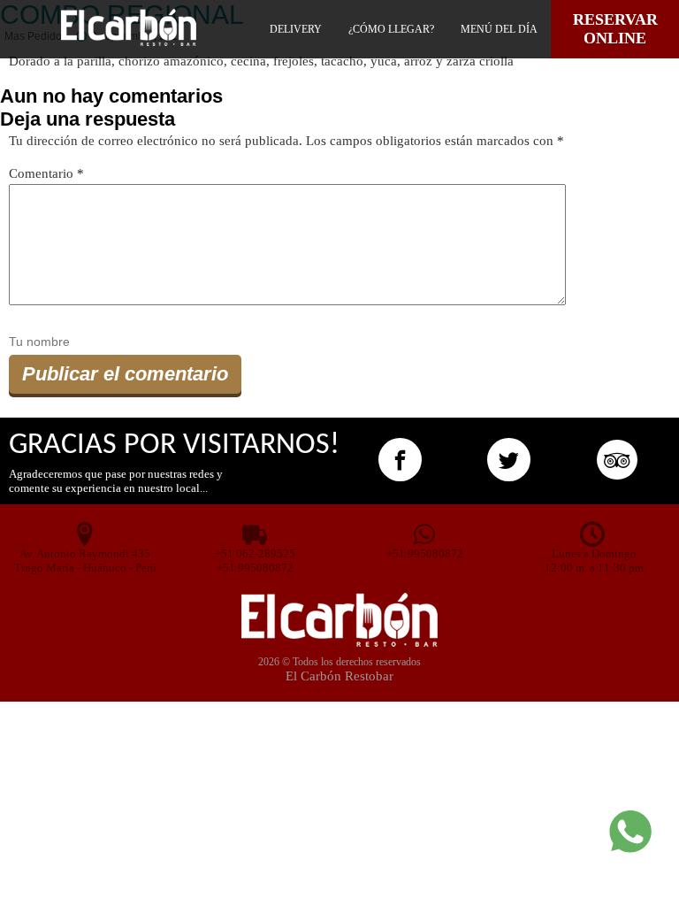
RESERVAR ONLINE (615, 29)
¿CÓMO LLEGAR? (391, 29)
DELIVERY (296, 29)
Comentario (46, 173)
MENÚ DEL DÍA (499, 29)
